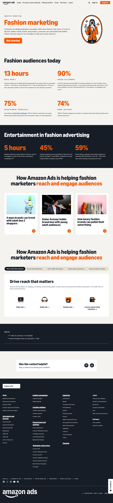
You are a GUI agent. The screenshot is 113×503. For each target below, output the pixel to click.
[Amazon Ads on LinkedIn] (4, 482)
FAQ (94, 410)
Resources (95, 404)
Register (105, 3)
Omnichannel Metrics (38, 436)
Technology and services (41, 446)
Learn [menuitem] (95, 395)
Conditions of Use (16, 478)
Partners (63, 3)
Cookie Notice (53, 478)
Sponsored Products (8, 424)
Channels (66, 443)
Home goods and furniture (70, 422)
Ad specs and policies (99, 407)
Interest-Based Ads (40, 478)
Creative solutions (39, 407)
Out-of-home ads (8, 439)
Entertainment (67, 407)
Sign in (94, 3)
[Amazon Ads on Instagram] (11, 482)
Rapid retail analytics (38, 439)
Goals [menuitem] (5, 395)
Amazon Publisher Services (40, 457)
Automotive (66, 398)
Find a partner (96, 422)
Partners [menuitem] (96, 419)
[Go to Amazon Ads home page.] (20, 493)
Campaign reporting (38, 433)
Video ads (5, 433)
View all (5, 442)
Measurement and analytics (39, 423)
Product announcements (99, 401)
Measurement (47, 3)
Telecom (65, 431)
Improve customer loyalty (10, 410)
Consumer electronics (69, 404)
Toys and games (67, 434)
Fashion (65, 410)
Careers (76, 478)
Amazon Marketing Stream (40, 430)
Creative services (37, 413)
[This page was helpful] (92, 365)
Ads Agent (36, 466)
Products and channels (31, 3)
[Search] (89, 3)
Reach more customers (9, 401)
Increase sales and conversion (11, 407)
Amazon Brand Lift (38, 427)
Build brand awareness (9, 398)
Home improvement (68, 425)
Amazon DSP (36, 448)
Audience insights (38, 398)
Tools (56, 3)
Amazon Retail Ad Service (40, 460)
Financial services (67, 413)
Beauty (65, 401)
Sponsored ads (7, 421)
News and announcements (100, 413)
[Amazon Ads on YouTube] (14, 482)
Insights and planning (40, 395)
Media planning (37, 401)
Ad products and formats (8, 417)
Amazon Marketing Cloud (40, 451)
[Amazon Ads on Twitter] (7, 482)
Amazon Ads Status (65, 478)
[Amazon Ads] (7, 2)
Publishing (65, 428)
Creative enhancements (39, 410)
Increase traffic (7, 404)
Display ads (6, 430)
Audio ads (5, 436)
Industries (66, 395)
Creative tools (37, 416)
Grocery (65, 416)
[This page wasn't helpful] (86, 365)
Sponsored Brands (8, 427)
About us (5, 478)
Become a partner (98, 425)
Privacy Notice (28, 478)
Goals (19, 3)
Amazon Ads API (37, 454)
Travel (64, 437)
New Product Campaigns (39, 463)
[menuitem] (11, 431)
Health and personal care (70, 419)
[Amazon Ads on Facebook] (18, 482)
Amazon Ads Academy (99, 398)
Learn (70, 3)
